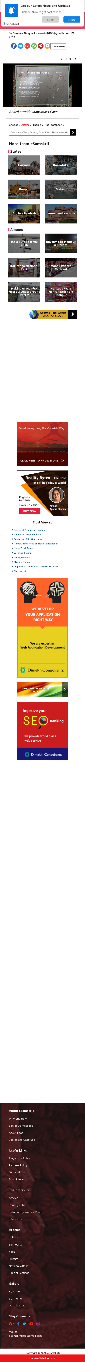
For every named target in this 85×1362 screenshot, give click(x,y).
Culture (13, 1237)
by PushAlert (13, 23)
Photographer (53, 124)
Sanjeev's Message (21, 1125)
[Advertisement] (42, 938)
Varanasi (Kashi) (23, 552)
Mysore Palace (22, 561)
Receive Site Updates (43, 1358)
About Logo (16, 1132)
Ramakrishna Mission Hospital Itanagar (36, 543)
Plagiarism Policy (19, 1158)
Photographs (17, 1205)
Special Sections (19, 1272)
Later (50, 19)
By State (14, 1291)
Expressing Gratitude (22, 1139)
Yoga (12, 1251)
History (13, 1258)
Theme (37, 124)
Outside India (17, 1305)
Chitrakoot (20, 571)
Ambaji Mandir (22, 557)
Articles (13, 1197)
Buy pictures (17, 1179)
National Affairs (18, 1265)
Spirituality (15, 1244)
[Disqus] (42, 372)
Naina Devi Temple (24, 548)
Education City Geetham (28, 539)
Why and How (18, 1118)
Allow (71, 19)
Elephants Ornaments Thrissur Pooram (36, 566)
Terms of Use (17, 1172)
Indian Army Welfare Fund (25, 1212)
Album (25, 124)
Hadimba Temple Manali (27, 534)
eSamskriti (15, 1219)
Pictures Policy (18, 1165)
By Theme (15, 1298)
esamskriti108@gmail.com (52, 33)
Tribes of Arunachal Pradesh (30, 529)
